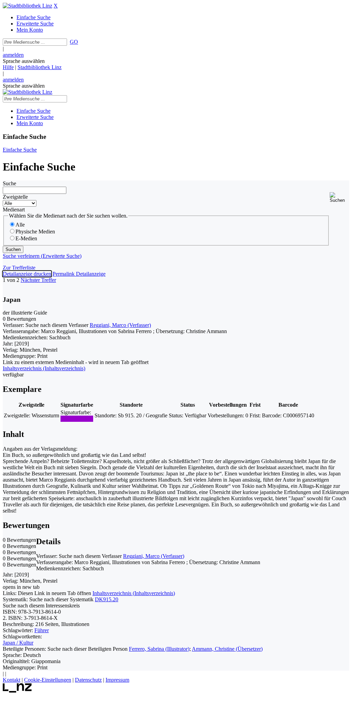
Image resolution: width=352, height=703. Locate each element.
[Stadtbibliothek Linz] (27, 6)
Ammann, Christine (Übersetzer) (227, 649)
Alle (20, 225)
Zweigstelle (15, 197)
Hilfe (8, 67)
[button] (339, 197)
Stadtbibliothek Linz (40, 67)
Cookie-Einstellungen (47, 680)
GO (74, 42)
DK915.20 (106, 599)
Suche (9, 183)
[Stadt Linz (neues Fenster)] (17, 691)
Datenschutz (88, 680)
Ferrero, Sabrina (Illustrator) (159, 649)
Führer (41, 630)
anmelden (13, 55)
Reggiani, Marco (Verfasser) (120, 325)
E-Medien (26, 238)
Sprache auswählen (24, 61)
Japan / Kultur (18, 643)
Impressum (117, 680)
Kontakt (11, 680)
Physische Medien (35, 231)
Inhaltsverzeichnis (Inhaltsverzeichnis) (133, 593)
